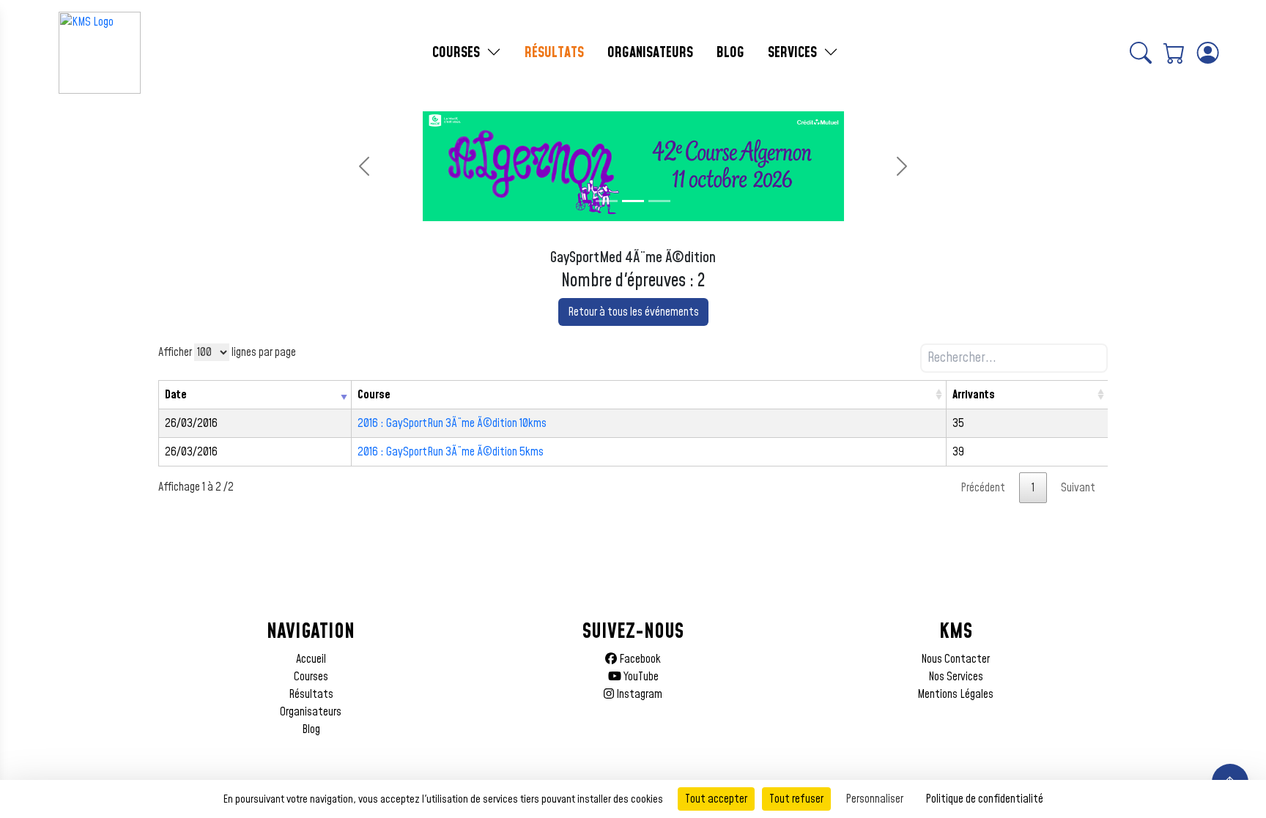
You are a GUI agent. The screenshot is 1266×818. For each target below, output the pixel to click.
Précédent (982, 488)
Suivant (1078, 488)
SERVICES (794, 52)
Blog (311, 729)
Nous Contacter (955, 659)
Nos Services (955, 677)
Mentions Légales (955, 694)
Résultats (311, 694)
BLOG (730, 52)
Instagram (638, 694)
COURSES (458, 52)
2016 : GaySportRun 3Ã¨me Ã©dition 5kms (451, 452)
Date (176, 395)
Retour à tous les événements (633, 312)
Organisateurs (310, 712)
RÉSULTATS (554, 52)
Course (374, 395)
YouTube (640, 677)
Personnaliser (874, 799)
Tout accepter (716, 799)
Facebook (639, 659)
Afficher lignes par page (227, 352)
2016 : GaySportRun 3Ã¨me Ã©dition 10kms (452, 423)
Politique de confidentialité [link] (984, 799)
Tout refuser (796, 799)
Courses (311, 677)
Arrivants (973, 395)
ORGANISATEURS (650, 52)
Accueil (311, 659)
